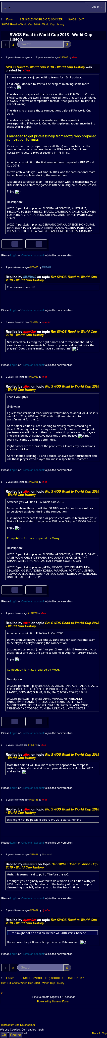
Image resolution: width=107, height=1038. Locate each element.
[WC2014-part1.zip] (8, 243)
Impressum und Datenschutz (18, 1024)
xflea (74, 57)
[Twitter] (14, 1018)
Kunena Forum (61, 1001)
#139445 (33, 799)
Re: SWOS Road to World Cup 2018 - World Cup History (51, 278)
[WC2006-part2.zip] (32, 721)
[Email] (32, 1018)
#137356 (33, 481)
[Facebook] (5, 1018)
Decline (15, 1034)
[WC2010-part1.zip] (8, 589)
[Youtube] (23, 1018)
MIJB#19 (46, 267)
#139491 (33, 854)
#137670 (32, 613)
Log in (13, 255)
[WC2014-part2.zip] (32, 243)
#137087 (33, 322)
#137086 (33, 267)
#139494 (33, 910)
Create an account (32, 255)
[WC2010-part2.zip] (32, 589)
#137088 (33, 376)
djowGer (46, 322)
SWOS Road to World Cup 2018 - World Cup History (45, 66)
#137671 (32, 745)
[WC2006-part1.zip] (8, 721)
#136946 (63, 57)
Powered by (44, 1001)
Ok (4, 1034)
